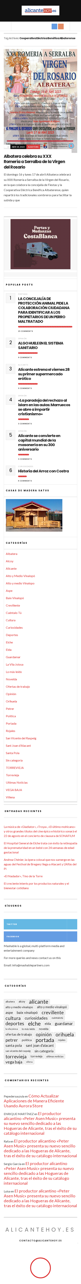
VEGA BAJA (14, 790)
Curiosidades (25, 466)
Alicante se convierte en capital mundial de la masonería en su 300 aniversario (39, 442)
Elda (8, 649)
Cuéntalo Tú (13, 612)
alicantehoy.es (40, 1230)
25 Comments (25, 331)
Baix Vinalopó (15, 598)
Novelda (11, 679)
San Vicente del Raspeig (21, 738)
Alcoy (9, 561)
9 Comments (25, 357)
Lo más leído (14, 671)
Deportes (12, 635)
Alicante (23, 365)
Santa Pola (12, 753)
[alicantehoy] (40, 10)
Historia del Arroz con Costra (43, 471)
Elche (9, 642)
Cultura (10, 620)
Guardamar (13, 657)
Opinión (22, 339)
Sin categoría (14, 760)
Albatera (33, 147)
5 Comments (25, 424)
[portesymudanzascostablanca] (40, 244)
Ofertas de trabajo (18, 686)
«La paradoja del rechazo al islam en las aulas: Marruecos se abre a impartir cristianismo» (44, 407)
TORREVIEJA (15, 767)
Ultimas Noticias (17, 782)
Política (11, 716)
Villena (10, 797)
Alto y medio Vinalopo (20, 583)
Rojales (10, 731)
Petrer (10, 708)
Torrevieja (12, 775)
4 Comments (25, 481)
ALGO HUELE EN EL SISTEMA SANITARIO (40, 345)
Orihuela (11, 701)
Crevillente (13, 605)
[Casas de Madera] (40, 517)
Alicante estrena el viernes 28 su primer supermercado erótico (44, 374)
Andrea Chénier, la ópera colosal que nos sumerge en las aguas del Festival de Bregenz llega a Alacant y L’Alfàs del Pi (40, 864)
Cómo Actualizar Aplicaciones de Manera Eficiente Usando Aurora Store (34, 1100)
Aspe (9, 590)
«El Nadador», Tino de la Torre (23, 876)
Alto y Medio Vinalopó (20, 576)
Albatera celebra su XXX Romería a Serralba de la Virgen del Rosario (34, 161)
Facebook (13, 936)
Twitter (12, 924)
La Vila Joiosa (14, 664)
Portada (23, 294)
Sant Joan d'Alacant (18, 745)
